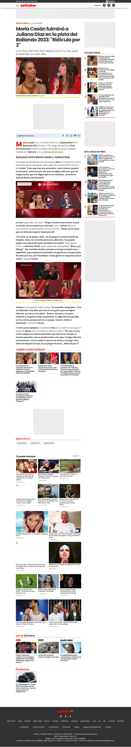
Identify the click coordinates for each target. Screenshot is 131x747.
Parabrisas (65, 721)
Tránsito (108, 727)
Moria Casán (22, 443)
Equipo (76, 727)
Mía (104, 721)
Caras (20, 721)
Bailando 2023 (49, 443)
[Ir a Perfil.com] (110, 2)
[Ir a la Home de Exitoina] (29, 5)
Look (94, 721)
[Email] (79, 135)
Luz (99, 721)
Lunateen (111, 721)
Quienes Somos (38, 727)
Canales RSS (24, 727)
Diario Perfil (11, 721)
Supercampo (85, 721)
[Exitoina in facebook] (108, 5)
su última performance (52, 152)
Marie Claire (37, 721)
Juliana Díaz (66, 142)
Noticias (28, 721)
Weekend (74, 721)
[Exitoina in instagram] (104, 5)
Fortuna (47, 721)
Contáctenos (53, 727)
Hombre (55, 721)
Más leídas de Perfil (95, 151)
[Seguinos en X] (113, 5)
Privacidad (66, 727)
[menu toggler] (17, 5)
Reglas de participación (92, 727)
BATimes (120, 721)
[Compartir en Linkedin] (75, 135)
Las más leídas (92, 52)
